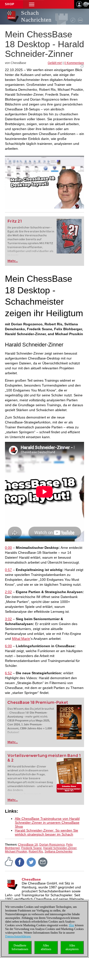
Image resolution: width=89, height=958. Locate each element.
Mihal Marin (21, 639)
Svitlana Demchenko (58, 851)
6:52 (8, 673)
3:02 (8, 619)
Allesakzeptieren (72, 947)
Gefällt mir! (55, 63)
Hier (71, 925)
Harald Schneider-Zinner (59, 848)
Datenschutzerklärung (18, 936)
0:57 (8, 570)
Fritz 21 (14, 221)
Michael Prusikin (16, 851)
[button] (31, 4)
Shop (9, 4)
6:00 (8, 646)
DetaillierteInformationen (20, 947)
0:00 (8, 548)
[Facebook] (19, 862)
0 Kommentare (74, 63)
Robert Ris (36, 851)
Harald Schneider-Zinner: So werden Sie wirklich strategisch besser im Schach (46, 832)
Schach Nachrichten (36, 16)
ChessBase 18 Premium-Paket (37, 702)
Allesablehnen (46, 947)
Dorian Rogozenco (52, 844)
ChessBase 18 (28, 844)
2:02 (8, 592)
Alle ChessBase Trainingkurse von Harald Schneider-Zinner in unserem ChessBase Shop (47, 822)
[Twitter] (31, 862)
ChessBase (31, 879)
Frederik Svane (31, 848)
